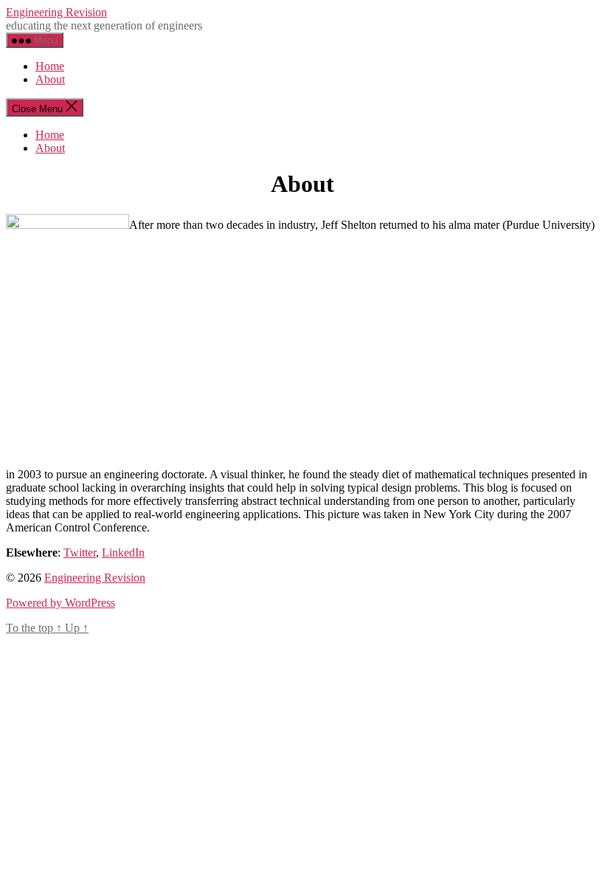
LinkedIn (123, 552)
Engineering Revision (56, 12)
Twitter (79, 552)
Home (49, 66)
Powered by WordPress (60, 602)
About (50, 79)
